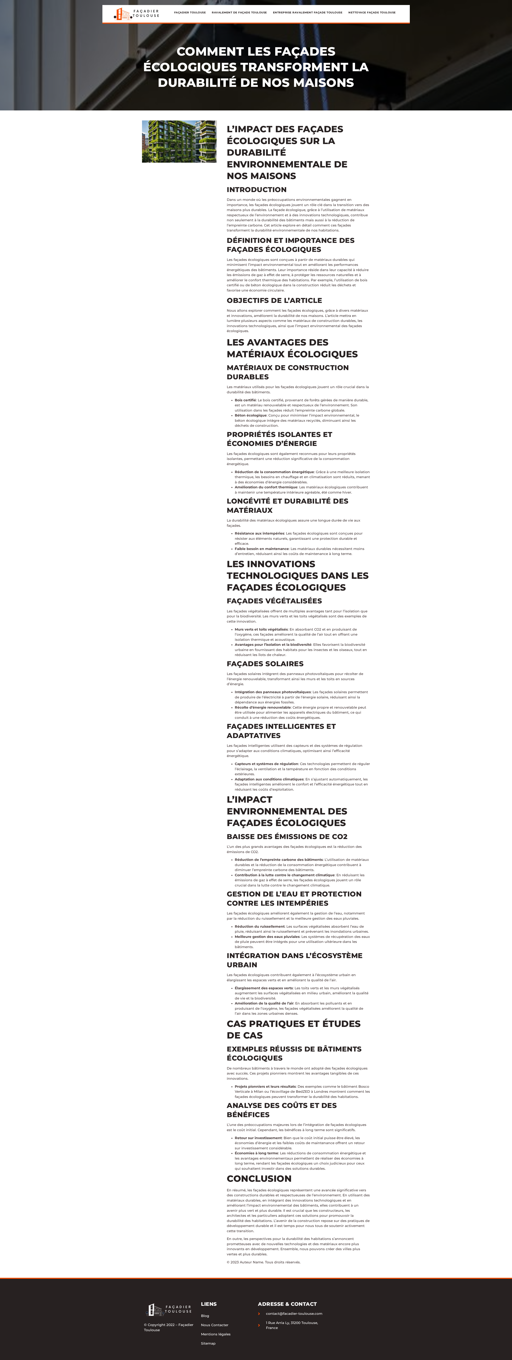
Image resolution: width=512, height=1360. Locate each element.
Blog (205, 1316)
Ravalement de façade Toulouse (239, 12)
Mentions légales (216, 1334)
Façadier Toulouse (190, 12)
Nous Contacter (214, 1325)
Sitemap (208, 1343)
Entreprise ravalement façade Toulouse (308, 12)
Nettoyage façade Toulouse (372, 12)
